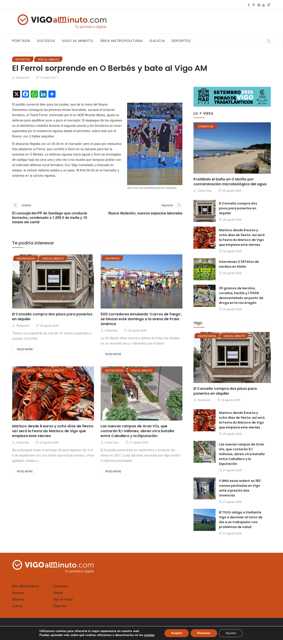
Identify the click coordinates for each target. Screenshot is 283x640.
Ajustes (231, 633)
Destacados (26, 258)
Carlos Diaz (112, 442)
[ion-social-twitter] (254, 5)
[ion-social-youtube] (263, 5)
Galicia (157, 40)
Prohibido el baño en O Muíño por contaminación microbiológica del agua (229, 182)
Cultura (17, 606)
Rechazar (203, 633)
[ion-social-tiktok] (269, 5)
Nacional (18, 599)
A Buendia (111, 330)
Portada (21, 40)
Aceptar (176, 633)
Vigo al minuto (78, 40)
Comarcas (205, 126)
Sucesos (46, 40)
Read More (25, 349)
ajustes (149, 635)
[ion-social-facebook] (249, 5)
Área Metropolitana (121, 40)
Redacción (22, 77)
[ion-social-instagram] (259, 5)
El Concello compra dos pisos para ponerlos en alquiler (52, 317)
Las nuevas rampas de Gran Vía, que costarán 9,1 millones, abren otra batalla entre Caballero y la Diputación (137, 431)
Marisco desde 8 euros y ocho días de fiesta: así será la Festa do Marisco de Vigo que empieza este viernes (53, 431)
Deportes (181, 40)
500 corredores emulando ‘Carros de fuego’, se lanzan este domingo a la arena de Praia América (141, 319)
